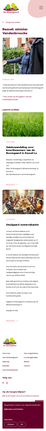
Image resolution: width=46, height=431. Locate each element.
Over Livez (6, 353)
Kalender (5, 366)
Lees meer (8, 419)
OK (22, 424)
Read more (10, 184)
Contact (27, 366)
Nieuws (26, 361)
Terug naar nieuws (12, 22)
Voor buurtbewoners (10, 370)
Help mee (5, 361)
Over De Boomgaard (10, 357)
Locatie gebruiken (31, 357)
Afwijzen (10, 424)
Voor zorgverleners (31, 353)
